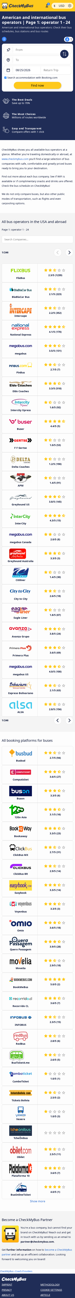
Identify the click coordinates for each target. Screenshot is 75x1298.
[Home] (22, 6)
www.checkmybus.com (15, 159)
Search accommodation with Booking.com (32, 77)
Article (45, 1295)
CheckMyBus (6, 1271)
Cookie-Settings (51, 1290)
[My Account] (47, 5)
